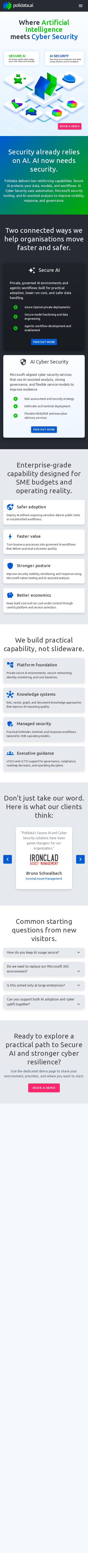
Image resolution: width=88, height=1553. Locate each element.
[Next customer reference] (80, 859)
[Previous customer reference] (7, 859)
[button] (81, 6)
